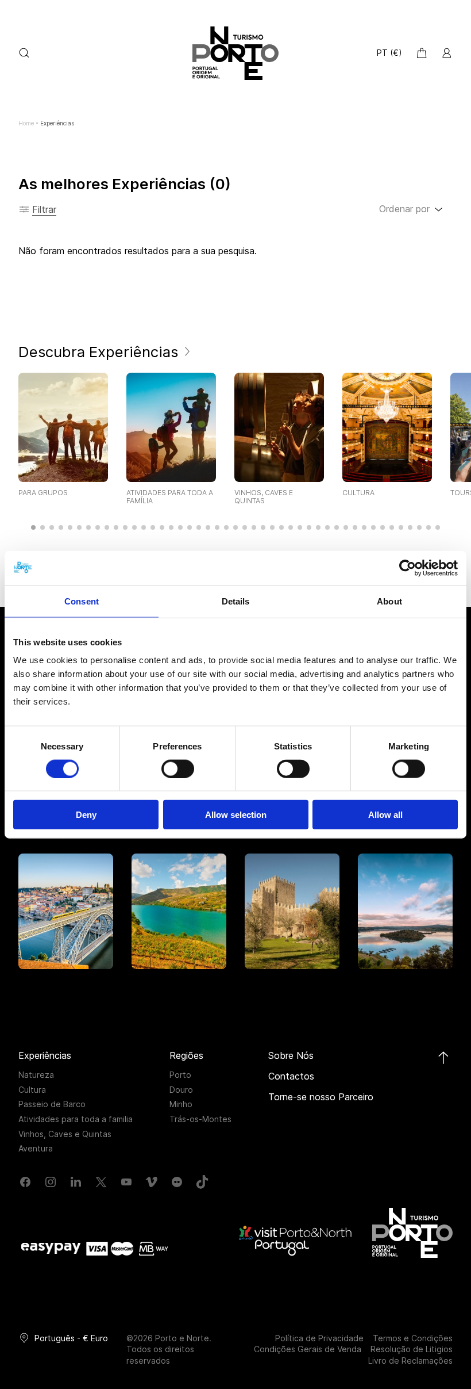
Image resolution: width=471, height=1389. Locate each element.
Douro (181, 1090)
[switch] (177, 768)
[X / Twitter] (101, 1182)
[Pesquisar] (24, 53)
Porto (180, 1075)
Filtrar (44, 209)
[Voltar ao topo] (443, 1058)
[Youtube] (126, 1182)
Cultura (32, 1090)
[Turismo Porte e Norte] (412, 1232)
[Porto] (65, 911)
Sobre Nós (291, 1055)
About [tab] (389, 601)
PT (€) (389, 53)
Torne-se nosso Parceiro (320, 1097)
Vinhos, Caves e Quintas (64, 1134)
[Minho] (292, 911)
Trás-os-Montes (200, 1119)
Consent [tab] (81, 601)
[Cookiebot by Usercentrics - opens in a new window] (407, 567)
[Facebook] (25, 1182)
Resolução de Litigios (411, 1349)
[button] (33, 527)
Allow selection (236, 815)
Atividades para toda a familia (75, 1119)
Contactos (291, 1076)
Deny (86, 815)
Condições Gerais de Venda (307, 1349)
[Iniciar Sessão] (447, 53)
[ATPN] (235, 53)
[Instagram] (50, 1182)
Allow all (385, 815)
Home (26, 123)
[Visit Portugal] (296, 1240)
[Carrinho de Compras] (421, 53)
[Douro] (179, 911)
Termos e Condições (413, 1338)
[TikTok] (202, 1182)
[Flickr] (177, 1182)
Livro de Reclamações (410, 1360)
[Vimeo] (152, 1182)
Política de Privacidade (319, 1338)
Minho (180, 1104)
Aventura (35, 1148)
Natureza (36, 1075)
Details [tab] (236, 601)
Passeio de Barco (52, 1104)
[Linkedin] (76, 1182)
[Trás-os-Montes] (405, 911)
